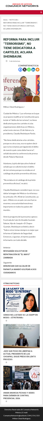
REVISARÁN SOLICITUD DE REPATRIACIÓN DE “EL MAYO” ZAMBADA (16, 252)
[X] (25, 69)
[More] (37, 69)
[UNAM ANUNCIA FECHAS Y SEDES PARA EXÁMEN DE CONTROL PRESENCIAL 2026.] (21, 378)
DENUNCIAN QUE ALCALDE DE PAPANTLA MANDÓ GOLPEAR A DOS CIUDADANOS (19, 268)
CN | (34, 415)
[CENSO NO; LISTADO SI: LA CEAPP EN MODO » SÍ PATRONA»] (21, 300)
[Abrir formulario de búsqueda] (41, 12)
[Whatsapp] (29, 69)
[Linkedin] (33, 69)
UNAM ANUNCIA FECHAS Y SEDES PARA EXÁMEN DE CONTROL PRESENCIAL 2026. (19, 395)
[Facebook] (20, 69)
